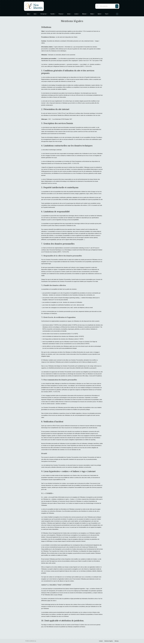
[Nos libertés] (34, 6)
